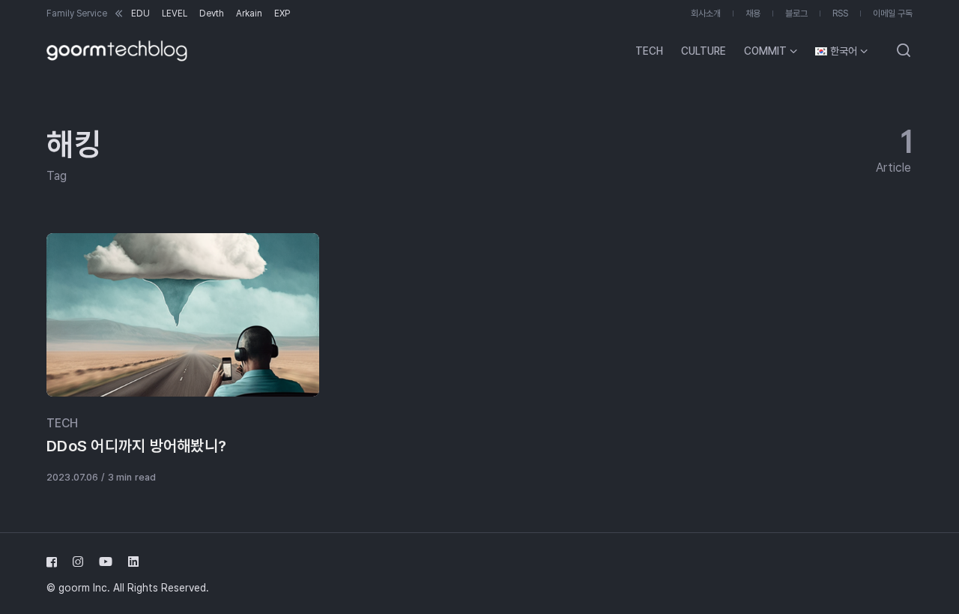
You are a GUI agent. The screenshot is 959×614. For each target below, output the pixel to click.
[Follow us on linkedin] (130, 562)
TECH (62, 423)
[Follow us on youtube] (105, 562)
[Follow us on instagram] (78, 562)
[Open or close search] (904, 51)
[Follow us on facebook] (54, 562)
